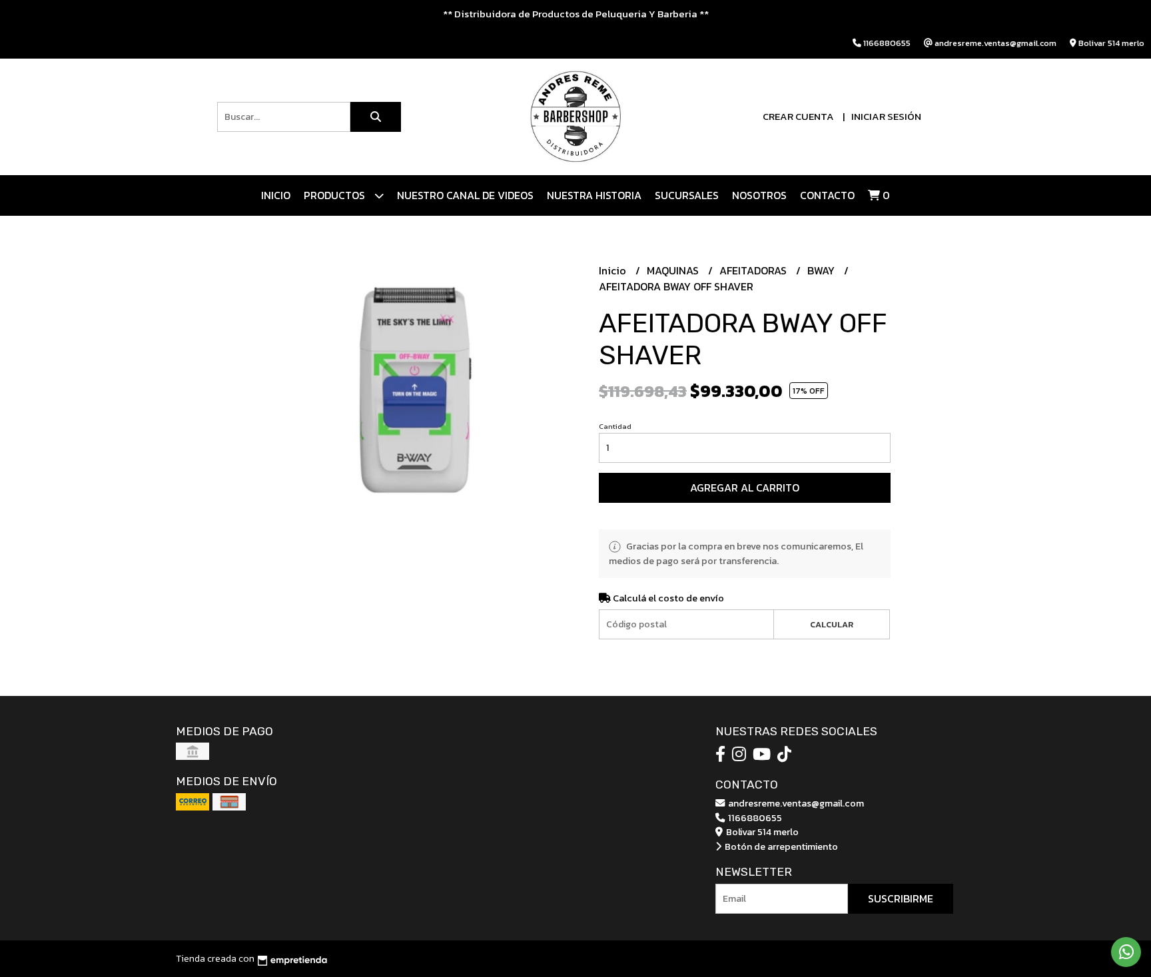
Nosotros (759, 195)
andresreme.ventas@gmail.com (795, 803)
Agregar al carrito (744, 487)
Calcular (831, 624)
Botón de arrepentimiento (780, 846)
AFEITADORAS (754, 270)
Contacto (827, 195)
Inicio (275, 195)
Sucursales (687, 195)
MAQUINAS (674, 270)
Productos (336, 195)
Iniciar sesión (886, 116)
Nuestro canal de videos (465, 195)
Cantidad (615, 426)
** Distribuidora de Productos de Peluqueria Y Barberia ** (576, 13)
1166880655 (754, 818)
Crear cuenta (798, 116)
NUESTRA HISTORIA (594, 195)
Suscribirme (900, 898)
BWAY (822, 270)
